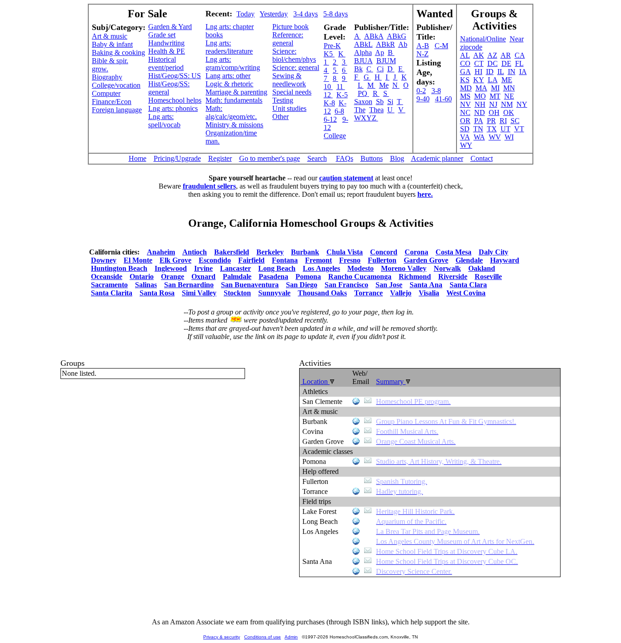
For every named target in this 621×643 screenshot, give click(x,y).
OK (508, 112)
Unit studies (289, 108)
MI (495, 88)
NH (480, 104)
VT (519, 129)
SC (515, 121)
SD (465, 129)
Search (317, 158)
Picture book (290, 26)
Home (137, 158)
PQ (363, 93)
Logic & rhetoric (229, 84)
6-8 (339, 111)
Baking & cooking (118, 52)
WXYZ (366, 118)
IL (500, 71)
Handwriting (166, 43)
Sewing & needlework (289, 80)
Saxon (363, 101)
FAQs (344, 158)
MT (495, 96)
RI (503, 121)
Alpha (363, 52)
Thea (376, 110)
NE (509, 96)
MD (466, 88)
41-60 (443, 99)
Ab (402, 44)
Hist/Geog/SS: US (174, 76)
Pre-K (332, 46)
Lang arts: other (227, 76)
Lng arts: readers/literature (229, 47)
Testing (282, 100)
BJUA (363, 61)
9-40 (423, 99)
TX (492, 129)
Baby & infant (112, 44)
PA (478, 121)
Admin (291, 636)
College (335, 136)
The (360, 110)
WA (479, 137)
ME (506, 80)
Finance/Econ (111, 101)
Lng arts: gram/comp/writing (232, 63)
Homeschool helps (174, 100)
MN (509, 88)
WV (495, 137)
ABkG (396, 36)
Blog (397, 158)
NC (465, 112)
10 (328, 86)
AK (478, 55)
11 (340, 86)
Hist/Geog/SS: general (169, 88)
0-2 (421, 91)
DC (492, 63)
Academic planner (437, 158)
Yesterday (274, 14)
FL (519, 63)
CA (520, 55)
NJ (493, 104)
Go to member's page (269, 158)
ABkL (363, 44)
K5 (329, 54)
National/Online (483, 39)
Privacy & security (221, 636)
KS (465, 80)
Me (384, 85)
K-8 (329, 103)
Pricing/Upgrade (177, 158)
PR (491, 121)
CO (465, 63)
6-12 (330, 119)
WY (466, 145)
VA (465, 137)
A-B (422, 46)
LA (493, 80)
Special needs (291, 92)
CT (479, 63)
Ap (379, 52)
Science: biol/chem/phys (294, 55)
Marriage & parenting (236, 92)
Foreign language (117, 110)
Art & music (109, 36)
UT (506, 129)
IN (512, 71)
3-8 (436, 91)
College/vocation (116, 85)
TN (478, 129)
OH (494, 112)
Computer (106, 93)
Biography (107, 77)
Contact (482, 158)
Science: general (295, 67)
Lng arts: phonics (173, 108)
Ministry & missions (234, 125)
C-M (441, 46)
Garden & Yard (170, 26)
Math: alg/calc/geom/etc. (231, 112)
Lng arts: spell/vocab (164, 121)
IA (523, 71)
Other (280, 116)
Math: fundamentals (233, 100)
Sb (380, 101)
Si (390, 101)
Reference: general (287, 39)
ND (479, 112)
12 (328, 95)
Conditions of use (262, 636)
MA (481, 88)
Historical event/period (166, 63)
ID (490, 71)
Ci (380, 69)
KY (478, 80)
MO (480, 96)
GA (465, 71)
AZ (492, 55)
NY (521, 104)
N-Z (422, 54)
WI (509, 137)
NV (465, 104)
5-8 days (335, 14)
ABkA (374, 36)
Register (220, 158)
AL (465, 55)
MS (465, 96)
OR (465, 121)
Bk (358, 69)
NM (507, 104)
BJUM (386, 61)
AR (506, 55)
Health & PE (166, 51)
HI (478, 71)
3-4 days (305, 14)
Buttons (372, 158)
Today (245, 14)
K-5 (342, 95)
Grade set (161, 35)
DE (506, 63)
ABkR (385, 44)
